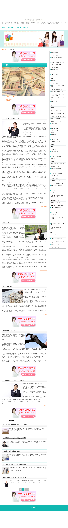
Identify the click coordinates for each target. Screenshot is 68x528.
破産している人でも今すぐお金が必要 (57, 86)
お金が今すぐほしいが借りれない (57, 188)
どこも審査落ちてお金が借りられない (57, 224)
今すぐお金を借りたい (55, 128)
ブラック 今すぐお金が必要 (56, 173)
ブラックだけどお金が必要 (56, 72)
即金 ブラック (54, 158)
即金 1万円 (53, 144)
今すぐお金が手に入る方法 (56, 57)
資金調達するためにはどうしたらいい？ (11, 101)
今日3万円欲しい (54, 151)
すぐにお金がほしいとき (8, 100)
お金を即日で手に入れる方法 (56, 121)
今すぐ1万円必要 (54, 52)
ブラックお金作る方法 (55, 178)
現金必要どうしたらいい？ (56, 166)
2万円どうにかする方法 (55, 212)
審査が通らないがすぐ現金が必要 (57, 113)
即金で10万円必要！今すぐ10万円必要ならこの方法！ (57, 199)
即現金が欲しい (54, 149)
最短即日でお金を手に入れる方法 (57, 91)
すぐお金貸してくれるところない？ (57, 77)
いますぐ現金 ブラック (55, 180)
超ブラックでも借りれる (56, 202)
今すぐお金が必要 (54, 69)
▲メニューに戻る (43, 206)
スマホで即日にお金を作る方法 (57, 183)
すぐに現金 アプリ (54, 175)
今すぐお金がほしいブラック (56, 67)
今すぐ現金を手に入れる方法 (56, 136)
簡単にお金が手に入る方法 (56, 185)
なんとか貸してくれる (55, 139)
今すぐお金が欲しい (8, 99)
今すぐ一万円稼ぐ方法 (55, 170)
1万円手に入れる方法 (55, 214)
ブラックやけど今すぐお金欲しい (57, 116)
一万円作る (53, 190)
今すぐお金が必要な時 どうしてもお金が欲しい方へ (57, 196)
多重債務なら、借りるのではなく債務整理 (14, 438)
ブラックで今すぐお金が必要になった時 (57, 218)
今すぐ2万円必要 (54, 55)
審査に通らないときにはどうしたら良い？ (14, 477)
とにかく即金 (53, 146)
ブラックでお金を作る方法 (56, 207)
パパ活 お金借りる (54, 192)
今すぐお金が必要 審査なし (56, 125)
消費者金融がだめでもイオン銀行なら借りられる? (57, 95)
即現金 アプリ (54, 161)
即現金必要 (53, 107)
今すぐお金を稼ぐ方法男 (56, 168)
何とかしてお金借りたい (56, 59)
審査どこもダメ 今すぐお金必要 (57, 221)
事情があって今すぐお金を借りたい (57, 98)
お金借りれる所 (54, 101)
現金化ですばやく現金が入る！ (11, 451)
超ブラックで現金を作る (56, 118)
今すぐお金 (6, 97)
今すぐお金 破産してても (56, 64)
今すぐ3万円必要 (54, 83)
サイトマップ (34, 507)
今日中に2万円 (54, 123)
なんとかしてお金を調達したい (10, 96)
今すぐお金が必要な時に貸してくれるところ (57, 228)
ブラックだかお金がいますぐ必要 (57, 163)
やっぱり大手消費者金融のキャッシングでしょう (16, 424)
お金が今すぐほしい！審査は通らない (57, 104)
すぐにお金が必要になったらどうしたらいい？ (57, 131)
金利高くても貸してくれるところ (57, 62)
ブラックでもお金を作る (56, 156)
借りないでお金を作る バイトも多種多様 (14, 464)
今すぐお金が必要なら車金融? (57, 89)
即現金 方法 (53, 134)
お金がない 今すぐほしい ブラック (58, 205)
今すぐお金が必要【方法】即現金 (15, 27)
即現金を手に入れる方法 (56, 154)
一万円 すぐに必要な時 (55, 141)
